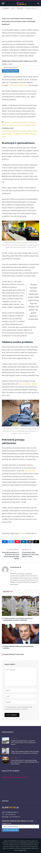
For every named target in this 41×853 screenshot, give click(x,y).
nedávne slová (29, 471)
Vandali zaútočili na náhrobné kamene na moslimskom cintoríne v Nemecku (18, 619)
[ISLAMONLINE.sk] (21, 3)
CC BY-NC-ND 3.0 (25, 845)
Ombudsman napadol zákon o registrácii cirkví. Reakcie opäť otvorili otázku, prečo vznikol (23, 742)
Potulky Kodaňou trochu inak (13, 654)
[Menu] (3, 3)
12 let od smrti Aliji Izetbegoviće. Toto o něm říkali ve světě (30, 554)
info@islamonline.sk (12, 812)
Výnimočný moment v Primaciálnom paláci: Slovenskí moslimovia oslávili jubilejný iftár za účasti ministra (25, 762)
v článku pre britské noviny (18, 85)
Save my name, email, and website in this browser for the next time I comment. (18, 708)
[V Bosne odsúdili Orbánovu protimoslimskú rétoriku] (20, 634)
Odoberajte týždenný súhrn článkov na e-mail (19, 61)
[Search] (38, 3)
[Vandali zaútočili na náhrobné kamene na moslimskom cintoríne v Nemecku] (20, 606)
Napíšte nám (22, 850)
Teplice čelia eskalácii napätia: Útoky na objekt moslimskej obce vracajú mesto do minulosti (25, 752)
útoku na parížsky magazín (27, 384)
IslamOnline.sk (15, 567)
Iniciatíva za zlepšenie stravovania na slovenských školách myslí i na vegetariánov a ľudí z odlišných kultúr (19, 134)
